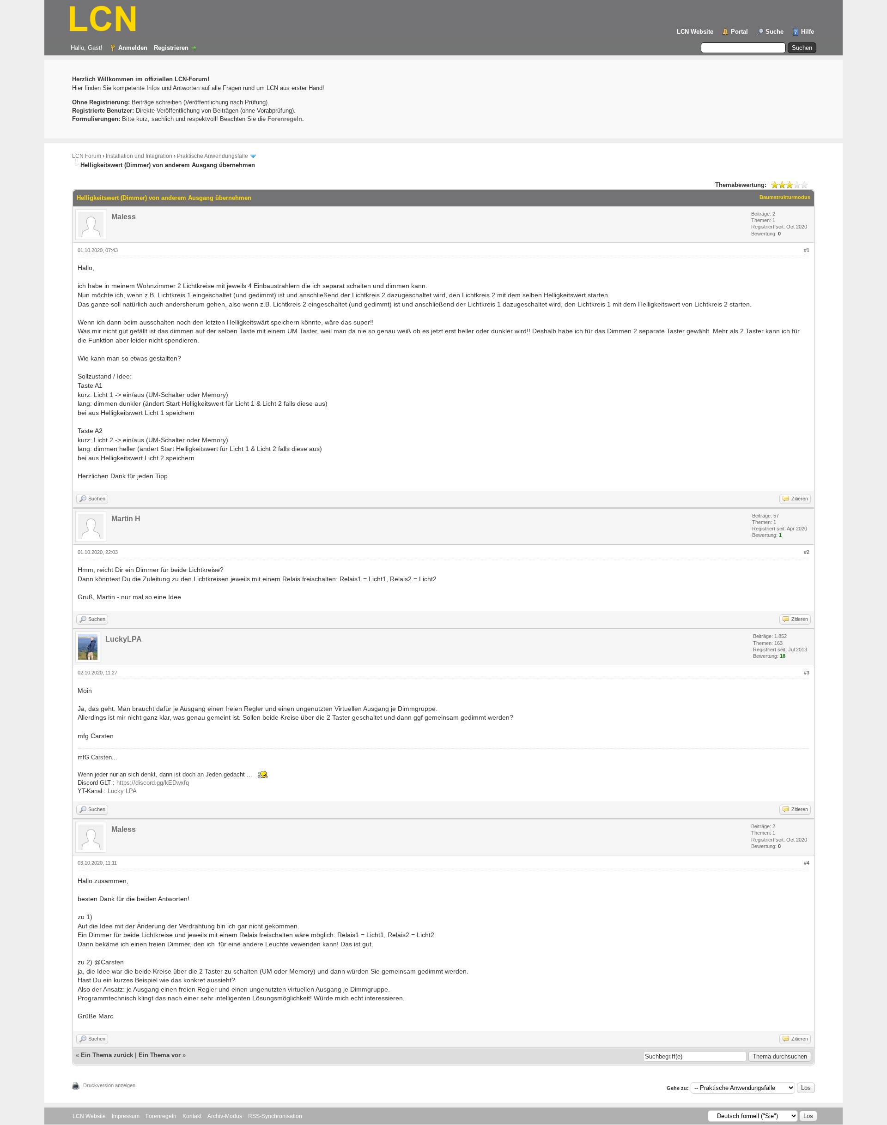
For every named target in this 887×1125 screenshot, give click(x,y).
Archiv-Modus (224, 1116)
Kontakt (191, 1116)
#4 (806, 863)
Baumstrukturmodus (784, 197)
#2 (806, 552)
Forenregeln (161, 1116)
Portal (739, 31)
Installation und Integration (139, 156)
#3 (806, 672)
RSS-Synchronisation (275, 1116)
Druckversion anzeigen (109, 1085)
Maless (123, 217)
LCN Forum (86, 156)
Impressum (126, 1116)
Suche (774, 31)
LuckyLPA (123, 639)
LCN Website (695, 31)
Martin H (125, 519)
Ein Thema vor (160, 1055)
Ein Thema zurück (107, 1055)
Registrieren (171, 47)
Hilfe (807, 31)
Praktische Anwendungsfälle (212, 156)
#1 (806, 250)
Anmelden (132, 47)
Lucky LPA (122, 791)
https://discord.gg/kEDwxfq (152, 782)
